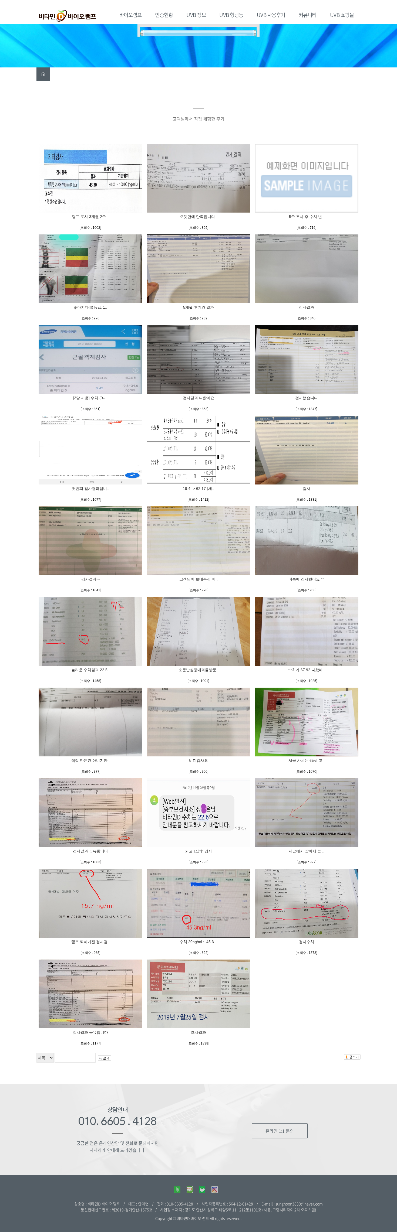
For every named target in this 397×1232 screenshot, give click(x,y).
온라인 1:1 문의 (279, 1131)
